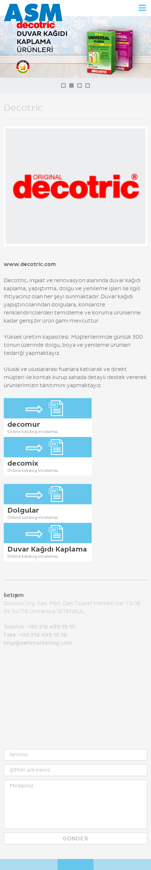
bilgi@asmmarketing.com (38, 643)
